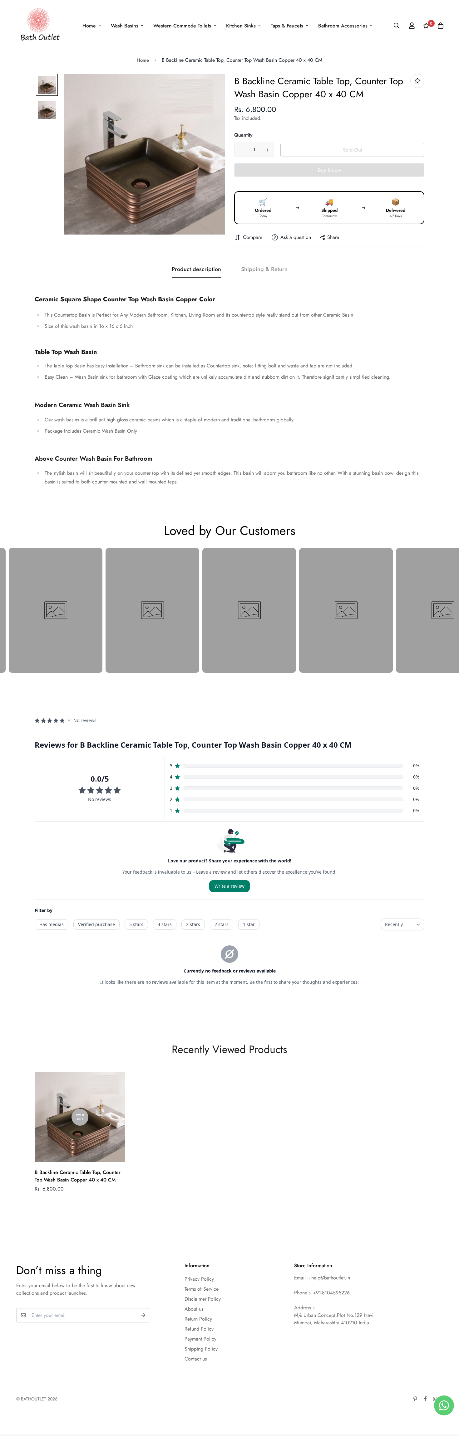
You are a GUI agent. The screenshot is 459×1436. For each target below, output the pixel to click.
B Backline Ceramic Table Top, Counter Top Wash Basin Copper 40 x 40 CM (78, 1176)
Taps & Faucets (287, 25)
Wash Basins (124, 25)
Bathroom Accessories (343, 25)
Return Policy (198, 1318)
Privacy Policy (199, 1279)
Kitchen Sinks (241, 25)
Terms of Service (202, 1289)
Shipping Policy (201, 1348)
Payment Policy (200, 1338)
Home (89, 25)
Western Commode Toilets (182, 25)
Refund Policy (199, 1328)
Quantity (243, 134)
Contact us (196, 1358)
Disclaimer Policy (203, 1299)
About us (194, 1308)
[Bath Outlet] (39, 25)
